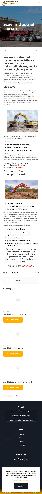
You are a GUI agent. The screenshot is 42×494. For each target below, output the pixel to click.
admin (18, 280)
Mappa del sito (21, 458)
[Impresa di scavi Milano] (10, 3)
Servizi (22, 441)
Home (22, 434)
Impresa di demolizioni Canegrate (21, 411)
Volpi (5, 93)
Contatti (22, 445)
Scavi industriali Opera (13, 348)
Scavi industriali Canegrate (14, 314)
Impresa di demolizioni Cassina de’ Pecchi (21, 420)
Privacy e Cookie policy (21, 460)
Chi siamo (22, 438)
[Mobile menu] (39, 3)
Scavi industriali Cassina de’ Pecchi (18, 382)
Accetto (21, 485)
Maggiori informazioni (21, 480)
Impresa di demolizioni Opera (21, 416)
